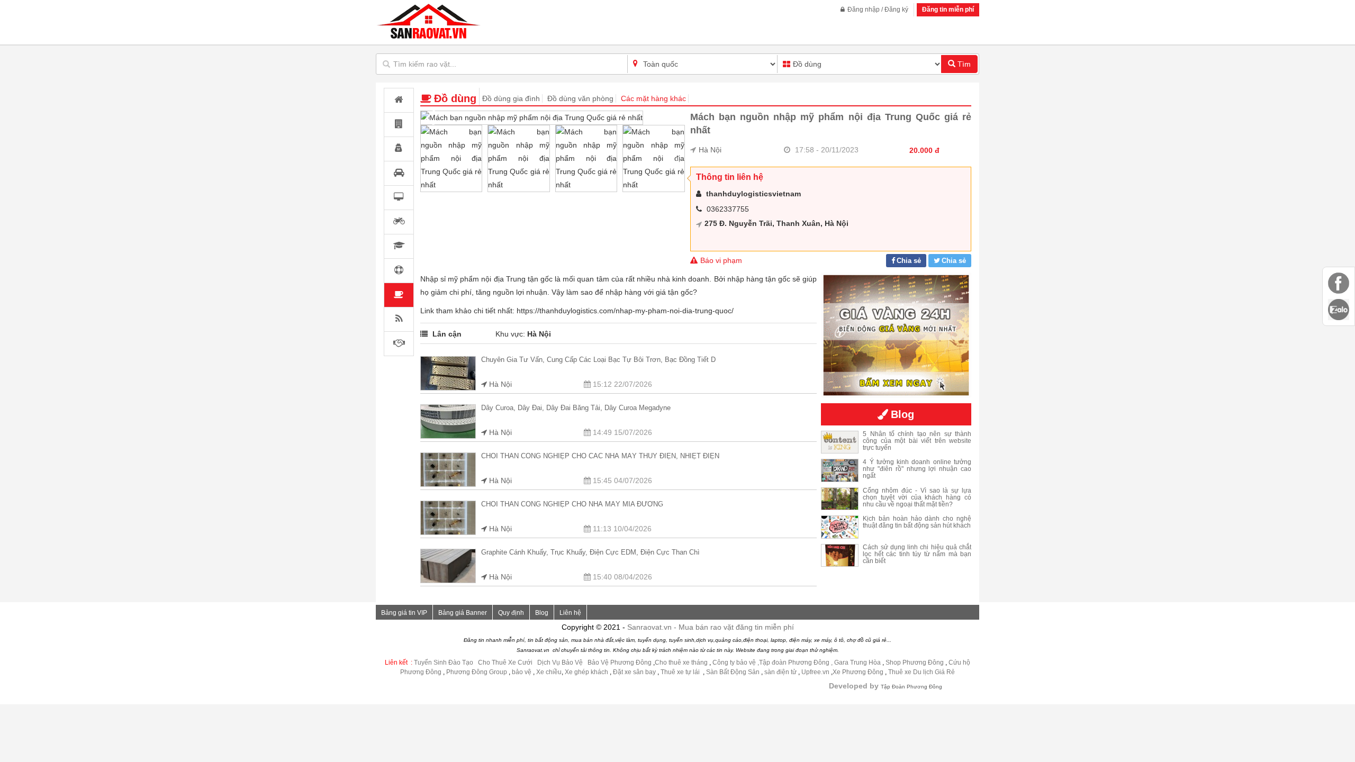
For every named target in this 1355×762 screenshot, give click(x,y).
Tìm (963, 64)
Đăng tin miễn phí (948, 9)
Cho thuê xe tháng (681, 662)
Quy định (511, 612)
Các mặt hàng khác (653, 98)
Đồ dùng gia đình (511, 98)
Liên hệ (570, 612)
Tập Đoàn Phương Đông (911, 687)
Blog (541, 612)
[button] (672, 118)
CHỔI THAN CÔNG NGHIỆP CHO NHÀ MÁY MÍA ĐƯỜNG (572, 504)
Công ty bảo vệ (734, 662)
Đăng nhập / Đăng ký (877, 9)
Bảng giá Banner (462, 612)
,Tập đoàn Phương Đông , (795, 662)
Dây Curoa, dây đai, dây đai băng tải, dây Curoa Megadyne (576, 408)
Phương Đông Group (476, 672)
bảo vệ (522, 672)
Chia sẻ (909, 260)
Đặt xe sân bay (634, 672)
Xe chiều (549, 672)
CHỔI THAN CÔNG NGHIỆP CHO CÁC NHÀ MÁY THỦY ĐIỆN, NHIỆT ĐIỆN (600, 456)
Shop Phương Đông (915, 662)
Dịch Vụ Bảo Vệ (560, 662)
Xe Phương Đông (858, 672)
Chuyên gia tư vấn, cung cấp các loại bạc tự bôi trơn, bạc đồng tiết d (598, 360)
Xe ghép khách (586, 672)
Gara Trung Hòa (857, 662)
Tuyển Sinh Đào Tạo (443, 662)
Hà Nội (710, 150)
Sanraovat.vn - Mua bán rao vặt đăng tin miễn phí (710, 627)
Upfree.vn (815, 672)
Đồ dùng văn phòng (580, 98)
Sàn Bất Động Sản (733, 672)
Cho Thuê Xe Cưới (505, 662)
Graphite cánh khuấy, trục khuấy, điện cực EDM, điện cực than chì (590, 552)
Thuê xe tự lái (681, 672)
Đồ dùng (455, 98)
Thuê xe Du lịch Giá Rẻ (921, 672)
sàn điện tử (780, 672)
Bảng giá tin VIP (404, 612)
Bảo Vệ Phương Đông (620, 662)
